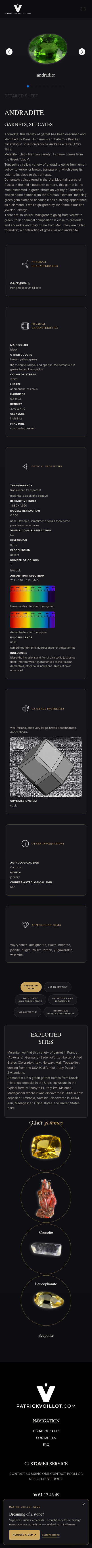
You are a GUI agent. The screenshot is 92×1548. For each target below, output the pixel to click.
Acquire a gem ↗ (24, 1534)
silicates (41, 124)
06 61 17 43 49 (46, 1495)
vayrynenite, (19, 945)
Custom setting (51, 1534)
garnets (15, 124)
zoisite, (37, 950)
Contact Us (46, 1438)
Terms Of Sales (46, 1431)
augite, (27, 950)
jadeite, (16, 950)
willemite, (17, 955)
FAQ (46, 1444)
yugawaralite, (63, 950)
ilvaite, (53, 945)
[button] (9, 51)
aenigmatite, (38, 945)
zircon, (48, 950)
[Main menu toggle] (83, 9)
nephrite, (64, 945)
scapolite (46, 1335)
